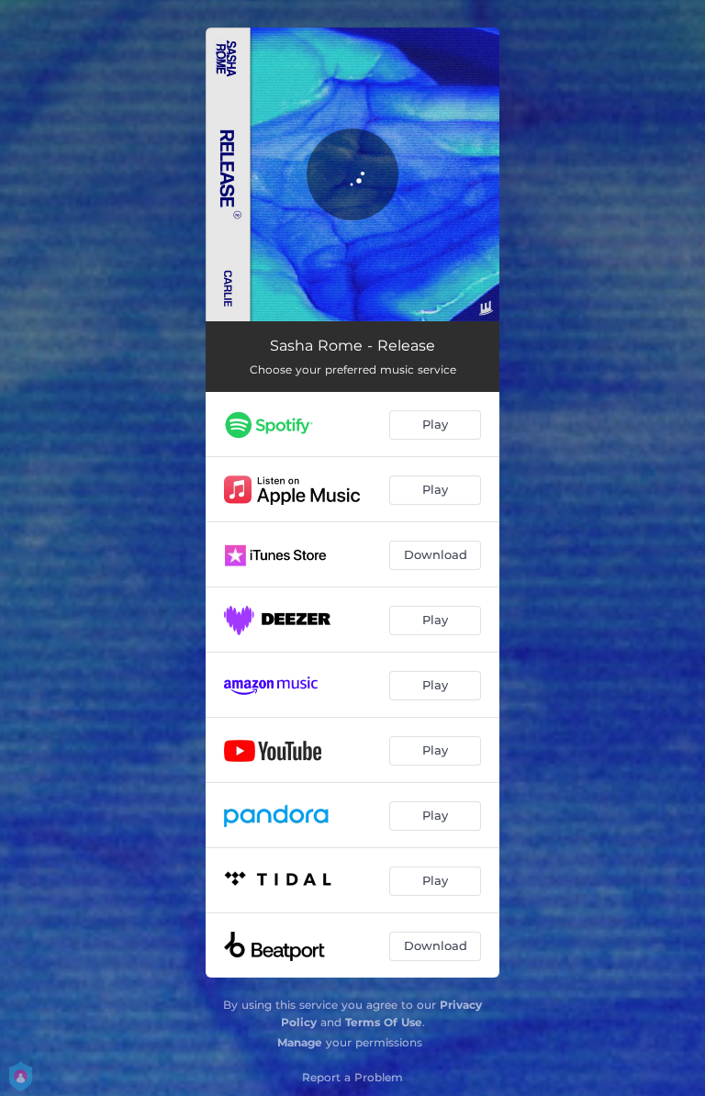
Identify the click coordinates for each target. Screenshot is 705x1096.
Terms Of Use (383, 1022)
